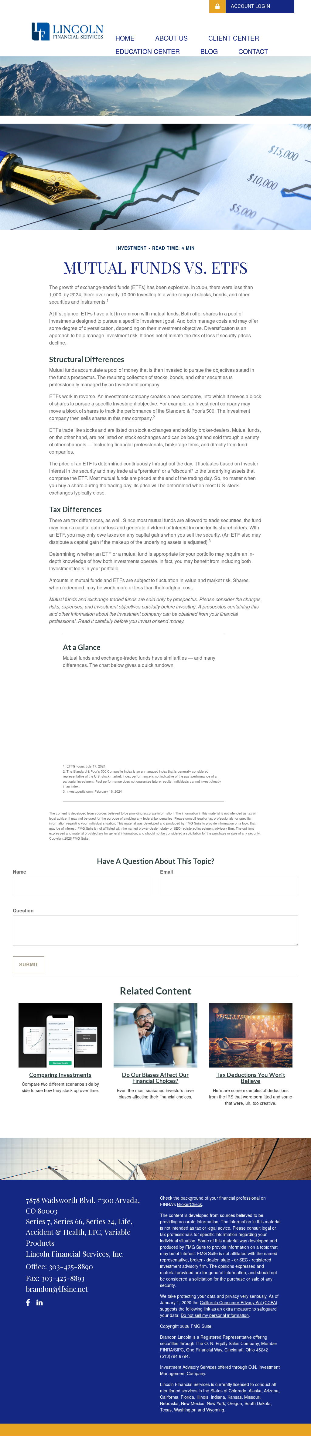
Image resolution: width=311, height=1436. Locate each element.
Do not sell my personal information (215, 1315)
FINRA (166, 1350)
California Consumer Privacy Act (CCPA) (238, 1302)
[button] (171, 38)
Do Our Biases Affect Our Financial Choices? (155, 1077)
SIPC (179, 1350)
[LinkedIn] (40, 1301)
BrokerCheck (189, 1204)
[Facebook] (30, 1301)
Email (166, 871)
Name (19, 871)
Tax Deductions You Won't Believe (250, 1077)
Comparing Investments (60, 1074)
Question (23, 910)
